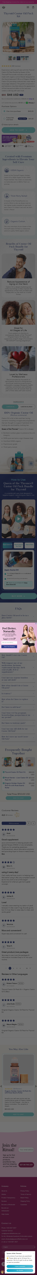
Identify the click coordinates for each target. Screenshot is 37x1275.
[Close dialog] (36, 623)
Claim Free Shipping (9, 646)
